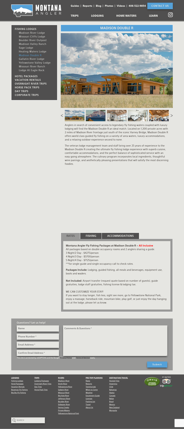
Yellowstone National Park (68, 413)
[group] (117, 70)
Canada (112, 396)
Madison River (64, 381)
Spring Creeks (63, 408)
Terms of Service (83, 358)
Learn (153, 15)
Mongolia (113, 410)
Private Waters (64, 410)
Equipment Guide (93, 396)
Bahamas (113, 390)
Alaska (111, 393)
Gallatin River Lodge (31, 59)
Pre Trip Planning (94, 378)
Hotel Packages (26, 76)
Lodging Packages (41, 381)
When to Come (92, 390)
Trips (75, 15)
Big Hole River (63, 396)
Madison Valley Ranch (32, 44)
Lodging (97, 15)
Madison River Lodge (32, 32)
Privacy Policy (66, 358)
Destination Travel (118, 378)
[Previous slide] (65, 70)
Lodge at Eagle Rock (31, 70)
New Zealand (114, 408)
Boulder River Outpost (33, 40)
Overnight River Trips (31, 83)
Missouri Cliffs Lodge (32, 36)
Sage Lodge (26, 47)
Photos (109, 6)
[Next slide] (168, 70)
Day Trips (21, 91)
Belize (111, 399)
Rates (88, 381)
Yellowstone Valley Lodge (35, 62)
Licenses (89, 399)
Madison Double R (30, 55)
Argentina (113, 384)
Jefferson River (64, 399)
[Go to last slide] (62, 115)
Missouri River (63, 393)
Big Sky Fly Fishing (18, 393)
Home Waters (126, 15)
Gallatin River (63, 390)
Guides (75, 6)
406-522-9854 (137, 6)
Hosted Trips (114, 381)
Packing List (90, 402)
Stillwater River (64, 405)
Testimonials (91, 387)
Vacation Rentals (28, 80)
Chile (111, 387)
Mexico (112, 405)
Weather (89, 393)
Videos (121, 6)
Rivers (61, 378)
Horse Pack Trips (27, 87)
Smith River (62, 384)
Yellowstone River (65, 387)
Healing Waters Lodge (32, 51)
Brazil (111, 402)
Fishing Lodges (25, 29)
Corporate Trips (27, 95)
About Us (89, 408)
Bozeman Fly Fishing (19, 390)
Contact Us (160, 5)
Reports (87, 6)
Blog (98, 6)
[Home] (36, 10)
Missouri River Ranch (32, 66)
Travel (88, 405)
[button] (75, 115)
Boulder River (63, 402)
